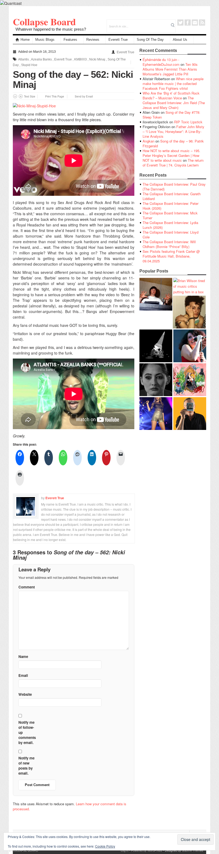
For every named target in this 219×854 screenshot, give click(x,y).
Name (23, 656)
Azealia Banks (41, 59)
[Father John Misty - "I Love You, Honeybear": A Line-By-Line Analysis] (189, 379)
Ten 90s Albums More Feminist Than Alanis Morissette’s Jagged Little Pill (170, 69)
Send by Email (84, 96)
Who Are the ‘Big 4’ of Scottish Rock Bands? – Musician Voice (171, 95)
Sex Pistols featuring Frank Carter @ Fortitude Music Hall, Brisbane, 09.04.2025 (171, 256)
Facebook (188, 22)
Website (25, 694)
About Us (180, 40)
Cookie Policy (105, 846)
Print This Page (54, 96)
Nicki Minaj (97, 59)
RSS (202, 22)
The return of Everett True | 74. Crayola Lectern (173, 163)
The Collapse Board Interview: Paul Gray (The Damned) (174, 187)
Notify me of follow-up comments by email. (27, 732)
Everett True (118, 40)
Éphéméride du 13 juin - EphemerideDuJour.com (161, 62)
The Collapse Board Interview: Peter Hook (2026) (170, 206)
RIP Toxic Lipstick (188, 121)
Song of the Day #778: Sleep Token (171, 115)
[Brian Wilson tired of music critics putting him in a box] (189, 286)
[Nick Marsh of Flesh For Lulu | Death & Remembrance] (189, 312)
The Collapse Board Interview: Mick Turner (170, 215)
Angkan (148, 141)
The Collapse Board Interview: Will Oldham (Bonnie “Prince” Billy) (169, 244)
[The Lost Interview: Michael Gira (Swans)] (189, 413)
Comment (26, 586)
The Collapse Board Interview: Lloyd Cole (170, 234)
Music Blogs (44, 40)
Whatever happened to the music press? (50, 29)
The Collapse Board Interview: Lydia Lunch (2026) (170, 225)
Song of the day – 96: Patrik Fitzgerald (173, 143)
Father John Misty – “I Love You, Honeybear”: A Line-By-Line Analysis (173, 131)
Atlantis (23, 59)
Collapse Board (44, 22)
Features (70, 40)
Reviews (92, 40)
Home (25, 40)
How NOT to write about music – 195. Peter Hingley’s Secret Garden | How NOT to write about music (171, 155)
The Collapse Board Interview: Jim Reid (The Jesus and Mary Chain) (174, 102)
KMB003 (80, 59)
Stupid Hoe (29, 65)
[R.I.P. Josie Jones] (155, 379)
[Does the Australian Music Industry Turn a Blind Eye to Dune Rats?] (155, 346)
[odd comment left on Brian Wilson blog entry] (155, 294)
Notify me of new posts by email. (26, 765)
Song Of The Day (150, 40)
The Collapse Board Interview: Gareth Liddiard (172, 196)
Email (195, 22)
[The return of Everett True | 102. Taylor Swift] (155, 413)
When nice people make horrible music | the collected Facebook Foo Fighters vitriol (173, 83)
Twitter (180, 22)
